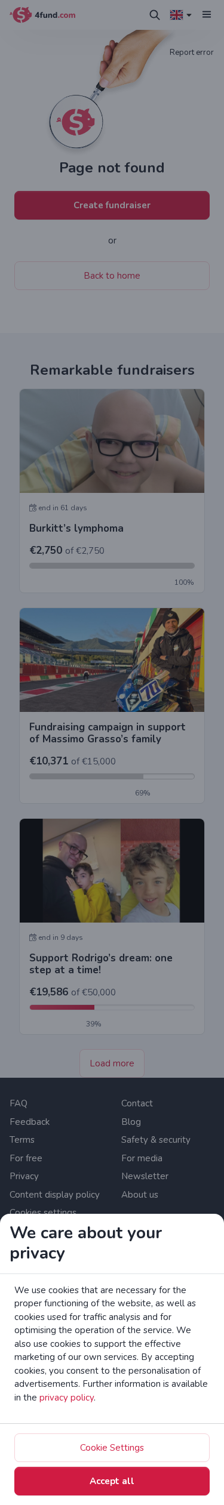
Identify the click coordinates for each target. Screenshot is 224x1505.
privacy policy (66, 1398)
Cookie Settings (112, 1448)
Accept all (112, 1481)
